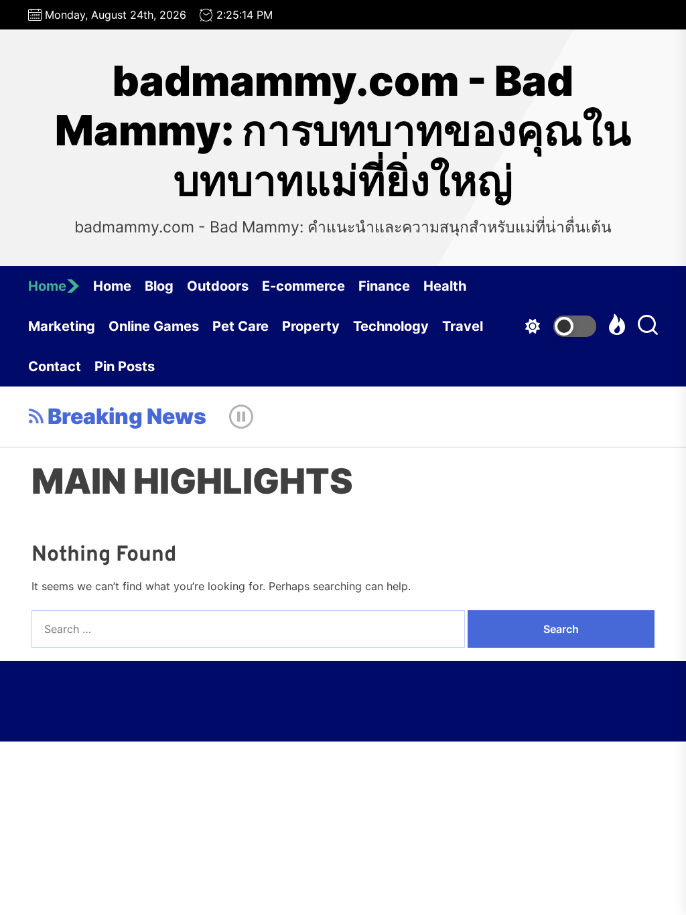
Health (444, 286)
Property (311, 326)
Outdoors (218, 286)
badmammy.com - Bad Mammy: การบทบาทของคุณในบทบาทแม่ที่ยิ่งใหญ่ (343, 131)
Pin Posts (124, 366)
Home (47, 286)
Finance (384, 286)
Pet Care (240, 326)
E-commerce (303, 286)
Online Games (154, 326)
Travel (462, 326)
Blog (159, 286)
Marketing (61, 326)
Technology (391, 326)
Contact (54, 366)
